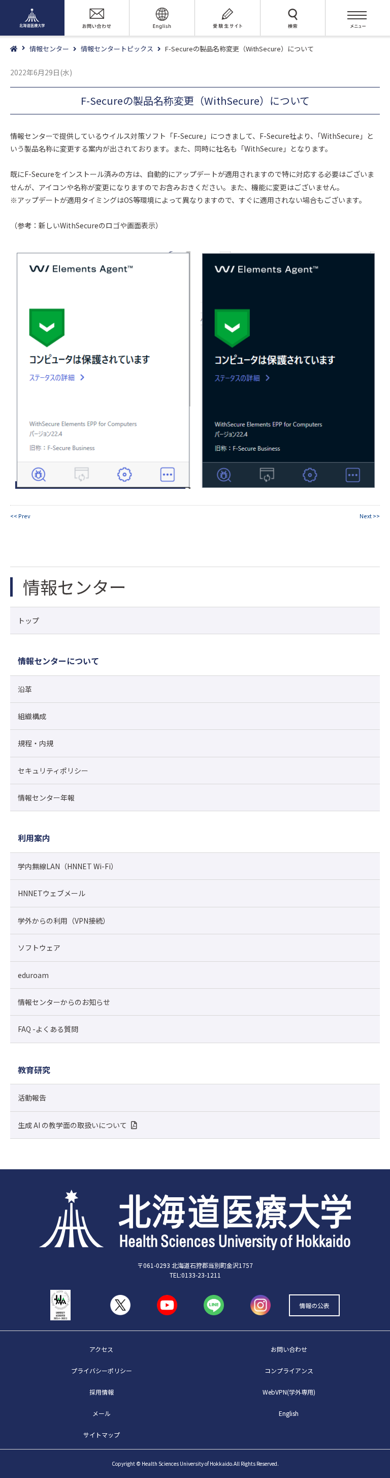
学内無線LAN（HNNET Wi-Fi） (68, 866)
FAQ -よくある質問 (48, 1029)
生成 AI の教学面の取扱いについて (72, 1125)
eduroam (33, 975)
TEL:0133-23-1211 (195, 1274)
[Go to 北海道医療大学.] (19, 49)
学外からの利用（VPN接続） (64, 920)
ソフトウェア (39, 947)
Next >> (370, 516)
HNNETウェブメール (51, 893)
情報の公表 (314, 1305)
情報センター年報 (46, 797)
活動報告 (32, 1097)
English (289, 1413)
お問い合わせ (289, 1349)
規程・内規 (35, 743)
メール (101, 1413)
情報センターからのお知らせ (64, 1002)
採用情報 (101, 1391)
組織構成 (32, 716)
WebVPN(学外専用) (289, 1391)
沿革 (25, 689)
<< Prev (20, 516)
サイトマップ (101, 1434)
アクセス (101, 1349)
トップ (28, 620)
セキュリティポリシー (53, 770)
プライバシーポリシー (101, 1370)
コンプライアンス (289, 1370)
